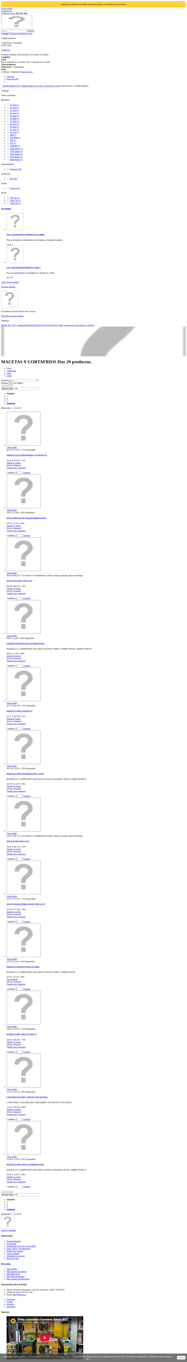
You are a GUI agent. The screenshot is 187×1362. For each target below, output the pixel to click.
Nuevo (15, 188)
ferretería (46, 325)
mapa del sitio (12, 79)
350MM (15, 146)
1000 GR (15, 200)
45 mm (14, 132)
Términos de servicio (16, 1256)
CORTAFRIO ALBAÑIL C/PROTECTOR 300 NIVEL (27, 1097)
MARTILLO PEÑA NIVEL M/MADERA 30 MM (25, 1165)
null (13, 179)
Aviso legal (11, 1244)
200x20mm (16, 149)
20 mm (14, 107)
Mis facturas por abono (16, 1271)
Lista (9, 373)
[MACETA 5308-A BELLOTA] (24, 831)
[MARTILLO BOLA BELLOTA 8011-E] (24, 1024)
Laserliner (90, 325)
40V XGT (12, 325)
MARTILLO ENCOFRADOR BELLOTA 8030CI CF (27, 455)
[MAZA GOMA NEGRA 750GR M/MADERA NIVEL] (24, 507)
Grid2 (9, 376)
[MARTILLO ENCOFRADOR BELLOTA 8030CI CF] (24, 445)
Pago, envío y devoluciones (18, 1248)
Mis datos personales (16, 1276)
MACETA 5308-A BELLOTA (18, 841)
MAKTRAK (36, 325)
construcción (69, 325)
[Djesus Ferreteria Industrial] (16, 28)
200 (13, 135)
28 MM (14, 118)
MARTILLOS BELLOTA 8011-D (19, 711)
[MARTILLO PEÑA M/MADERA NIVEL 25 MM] (24, 763)
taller (61, 325)
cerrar (181, 1358)
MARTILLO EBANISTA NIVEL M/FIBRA (23, 967)
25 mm (14, 113)
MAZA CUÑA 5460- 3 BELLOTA (19, 581)
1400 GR (15, 203)
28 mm (14, 127)
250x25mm (16, 151)
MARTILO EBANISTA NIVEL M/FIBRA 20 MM (25, 644)
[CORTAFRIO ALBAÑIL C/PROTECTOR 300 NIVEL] (24, 1087)
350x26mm (16, 157)
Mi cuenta (5, 1264)
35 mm (14, 129)
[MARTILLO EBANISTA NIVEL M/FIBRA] (24, 956)
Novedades (6, 209)
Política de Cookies (15, 1251)
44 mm (14, 124)
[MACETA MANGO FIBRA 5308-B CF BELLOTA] (24, 894)
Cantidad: (11, 472)
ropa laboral (80, 325)
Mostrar (4, 383)
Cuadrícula (11, 371)
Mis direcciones (13, 1274)
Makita (4, 325)
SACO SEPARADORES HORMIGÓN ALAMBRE (26, 235)
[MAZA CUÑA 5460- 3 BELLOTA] (24, 570)
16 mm (14, 105)
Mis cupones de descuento (18, 1279)
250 (13, 143)
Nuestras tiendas (8, 287)
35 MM (14, 121)
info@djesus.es (19, 1295)
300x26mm (16, 154)
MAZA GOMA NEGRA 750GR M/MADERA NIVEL (26, 518)
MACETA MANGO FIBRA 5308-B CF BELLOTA (26, 904)
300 (13, 140)
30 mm (14, 116)
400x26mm (16, 159)
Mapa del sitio (13, 1258)
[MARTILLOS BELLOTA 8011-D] (24, 701)
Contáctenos (6, 11)
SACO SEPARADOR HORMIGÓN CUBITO (24, 268)
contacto (10, 76)
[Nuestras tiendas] (9, 307)
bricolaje (55, 325)
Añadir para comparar (16, 468)
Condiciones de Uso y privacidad (21, 1246)
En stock (15, 169)
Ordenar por (6, 380)
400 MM (15, 138)
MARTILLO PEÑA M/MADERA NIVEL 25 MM (25, 774)
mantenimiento (24, 325)
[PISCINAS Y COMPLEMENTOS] (8, 1228)
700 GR (15, 198)
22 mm (14, 110)
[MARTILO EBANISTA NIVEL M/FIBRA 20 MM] (24, 633)
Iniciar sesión (6, 8)
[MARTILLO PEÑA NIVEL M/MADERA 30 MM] (24, 1154)
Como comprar (13, 1253)
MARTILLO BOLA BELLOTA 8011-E (22, 1034)
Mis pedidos (12, 1269)
